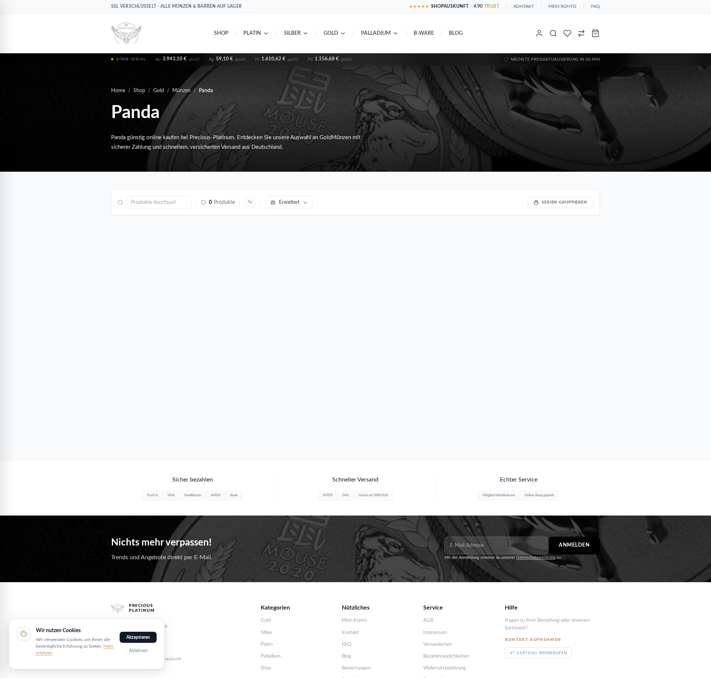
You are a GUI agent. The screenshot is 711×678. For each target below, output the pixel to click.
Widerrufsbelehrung (444, 668)
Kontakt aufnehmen (533, 640)
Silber (292, 33)
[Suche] (553, 33)
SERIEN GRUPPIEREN (564, 202)
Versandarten (437, 644)
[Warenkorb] (595, 33)
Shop (221, 33)
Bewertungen (356, 668)
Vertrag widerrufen (542, 653)
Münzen (181, 90)
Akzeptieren (138, 637)
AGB (428, 620)
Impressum (435, 632)
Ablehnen (138, 650)
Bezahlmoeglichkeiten (446, 656)
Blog (456, 33)
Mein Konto (354, 620)
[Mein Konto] (539, 33)
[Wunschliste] (567, 33)
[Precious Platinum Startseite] (126, 33)
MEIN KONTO (562, 6)
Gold (331, 33)
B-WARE (424, 33)
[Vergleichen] (581, 33)
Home (118, 90)
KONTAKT (524, 6)
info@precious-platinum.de (139, 626)
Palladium (376, 33)
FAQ (595, 6)
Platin (252, 33)
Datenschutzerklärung (535, 558)
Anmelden (574, 545)
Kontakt (350, 632)
